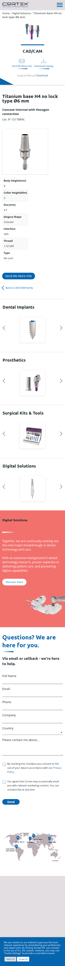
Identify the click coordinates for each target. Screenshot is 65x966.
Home (6, 13)
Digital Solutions (21, 13)
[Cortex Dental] (15, 4)
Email (6, 689)
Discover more (32, 329)
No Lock (8, 258)
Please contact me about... (20, 740)
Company (9, 715)
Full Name (9, 676)
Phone (6, 702)
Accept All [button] (23, 959)
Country (7, 728)
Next (3, 346)
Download (42, 75)
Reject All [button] (10, 959)
